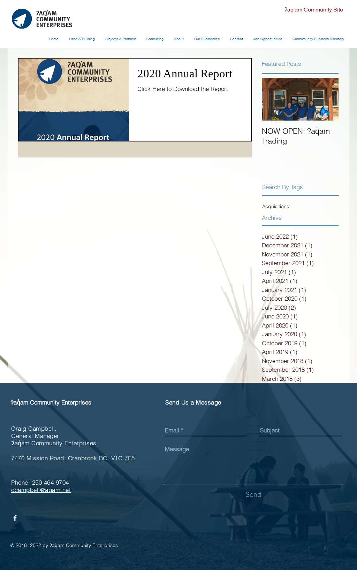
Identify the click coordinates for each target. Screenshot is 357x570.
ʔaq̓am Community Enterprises (50, 402)
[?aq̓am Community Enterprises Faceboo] (15, 518)
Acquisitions (275, 206)
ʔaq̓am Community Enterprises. (84, 545)
